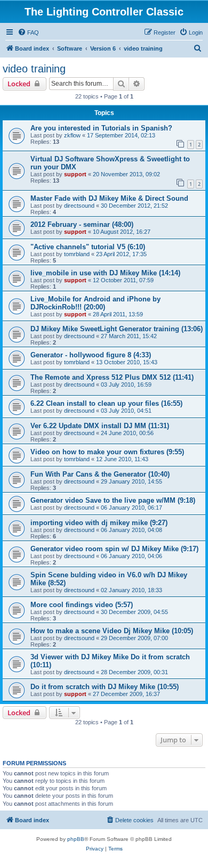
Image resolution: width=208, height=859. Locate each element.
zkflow (72, 135)
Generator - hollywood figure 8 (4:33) (90, 355)
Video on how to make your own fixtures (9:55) (107, 452)
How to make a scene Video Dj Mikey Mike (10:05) (111, 631)
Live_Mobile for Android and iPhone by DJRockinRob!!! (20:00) (95, 303)
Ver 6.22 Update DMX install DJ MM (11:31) (99, 426)
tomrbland (77, 254)
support (75, 174)
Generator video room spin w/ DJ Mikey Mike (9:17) (114, 549)
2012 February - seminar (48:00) (81, 224)
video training (34, 69)
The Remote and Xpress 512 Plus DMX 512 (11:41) (112, 377)
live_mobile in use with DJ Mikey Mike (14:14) (105, 273)
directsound (79, 205)
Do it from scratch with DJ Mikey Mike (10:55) (104, 687)
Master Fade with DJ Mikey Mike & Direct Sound (109, 198)
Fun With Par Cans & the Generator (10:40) (100, 474)
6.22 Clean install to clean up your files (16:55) (106, 403)
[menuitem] (28, 32)
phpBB (75, 839)
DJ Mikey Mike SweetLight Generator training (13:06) (116, 329)
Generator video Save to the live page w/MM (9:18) (112, 500)
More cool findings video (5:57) (81, 605)
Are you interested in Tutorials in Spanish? (101, 128)
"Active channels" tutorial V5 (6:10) (87, 247)
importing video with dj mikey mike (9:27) (98, 523)
